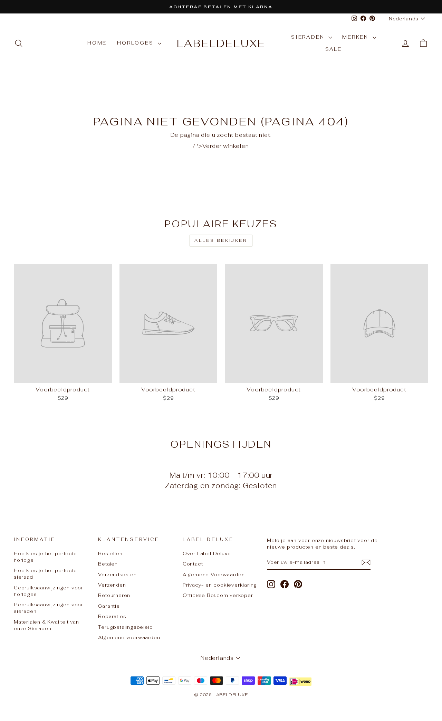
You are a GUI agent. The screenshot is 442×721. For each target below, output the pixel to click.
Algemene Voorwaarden (214, 574)
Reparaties (112, 616)
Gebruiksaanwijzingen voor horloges (48, 591)
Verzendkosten (117, 574)
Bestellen (110, 553)
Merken (356, 37)
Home (97, 43)
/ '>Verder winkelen (221, 146)
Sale (333, 49)
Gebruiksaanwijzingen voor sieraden (48, 607)
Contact (193, 564)
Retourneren (114, 595)
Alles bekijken (220, 240)
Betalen (108, 564)
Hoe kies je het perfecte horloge (45, 556)
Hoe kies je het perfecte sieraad (45, 573)
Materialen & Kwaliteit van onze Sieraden (46, 625)
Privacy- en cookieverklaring (220, 585)
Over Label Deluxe (207, 553)
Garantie (108, 606)
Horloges (136, 43)
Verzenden (112, 585)
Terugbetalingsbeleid (125, 627)
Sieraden (309, 37)
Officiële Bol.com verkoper (218, 595)
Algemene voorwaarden (129, 637)
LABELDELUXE (221, 43)
